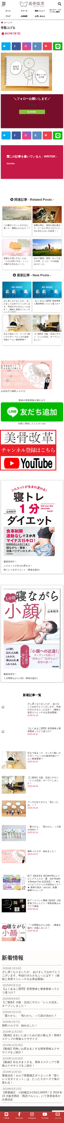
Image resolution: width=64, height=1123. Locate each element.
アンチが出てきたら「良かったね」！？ (43, 803)
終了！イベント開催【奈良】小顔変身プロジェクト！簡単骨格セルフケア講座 (44, 903)
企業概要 (24, 16)
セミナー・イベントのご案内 (55, 11)
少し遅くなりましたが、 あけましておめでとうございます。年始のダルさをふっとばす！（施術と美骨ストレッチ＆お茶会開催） (44, 708)
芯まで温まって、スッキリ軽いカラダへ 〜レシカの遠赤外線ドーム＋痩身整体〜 (44, 756)
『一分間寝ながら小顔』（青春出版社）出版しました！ (44, 926)
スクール (24, 11)
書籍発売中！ (10, 561)
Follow (32, 104)
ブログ (8, 16)
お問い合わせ (40, 16)
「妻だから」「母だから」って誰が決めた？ (44, 828)
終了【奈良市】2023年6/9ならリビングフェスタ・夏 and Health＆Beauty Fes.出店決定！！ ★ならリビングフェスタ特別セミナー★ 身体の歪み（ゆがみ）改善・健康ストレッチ (44, 883)
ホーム (8, 11)
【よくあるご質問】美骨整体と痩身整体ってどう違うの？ (44, 730)
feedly (33, 112)
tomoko (11, 163)
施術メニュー (40, 11)
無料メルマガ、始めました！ (41, 851)
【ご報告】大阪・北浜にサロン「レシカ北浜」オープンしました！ (43, 780)
